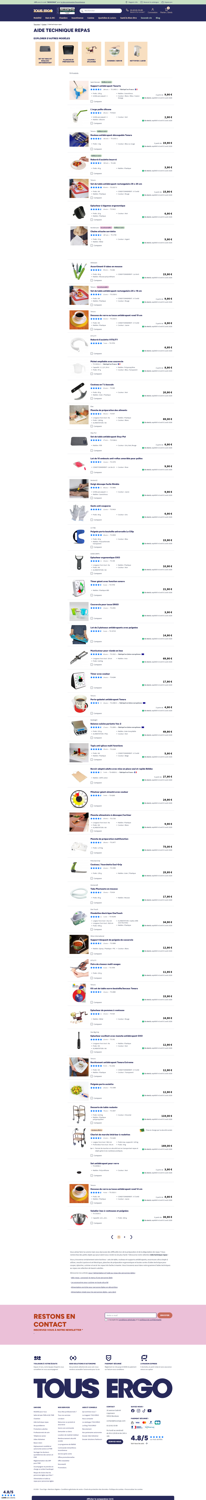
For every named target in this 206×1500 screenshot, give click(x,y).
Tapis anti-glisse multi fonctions (106, 745)
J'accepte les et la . (135, 1319)
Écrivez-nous (115, 1442)
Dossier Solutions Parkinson (92, 1439)
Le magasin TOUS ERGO (90, 1415)
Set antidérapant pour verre (104, 1163)
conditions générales (127, 1319)
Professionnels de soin (42, 1432)
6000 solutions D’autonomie (82, 1364)
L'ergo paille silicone (100, 109)
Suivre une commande (66, 1428)
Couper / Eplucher (91, 61)
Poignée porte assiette (101, 1084)
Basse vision (38, 1443)
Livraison (61, 1419)
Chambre (37, 1419)
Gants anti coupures (100, 506)
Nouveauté (62, 1464)
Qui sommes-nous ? (89, 1412)
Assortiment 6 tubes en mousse (106, 266)
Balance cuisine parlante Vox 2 (105, 723)
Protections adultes (41, 1429)
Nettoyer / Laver (138, 61)
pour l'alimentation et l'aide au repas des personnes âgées (111, 1273)
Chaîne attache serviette (103, 231)
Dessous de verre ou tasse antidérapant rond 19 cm (116, 315)
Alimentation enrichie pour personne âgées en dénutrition (94, 1287)
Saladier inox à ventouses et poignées (109, 1211)
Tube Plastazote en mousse (104, 889)
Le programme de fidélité (67, 1444)
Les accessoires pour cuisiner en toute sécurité (89, 1282)
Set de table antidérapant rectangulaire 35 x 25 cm (116, 184)
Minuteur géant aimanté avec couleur (109, 792)
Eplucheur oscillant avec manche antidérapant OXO (116, 1036)
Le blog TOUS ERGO (89, 1425)
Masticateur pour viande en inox (106, 650)
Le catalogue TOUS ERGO (91, 1422)
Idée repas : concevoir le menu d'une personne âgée (92, 1277)
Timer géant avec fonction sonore (107, 581)
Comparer (98, 101)
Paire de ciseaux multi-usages (105, 964)
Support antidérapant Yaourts (105, 86)
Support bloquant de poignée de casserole (111, 940)
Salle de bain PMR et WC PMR (44, 1415)
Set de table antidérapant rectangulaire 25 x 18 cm (116, 291)
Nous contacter (87, 1419)
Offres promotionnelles (66, 1457)
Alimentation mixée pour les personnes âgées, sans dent (93, 1292)
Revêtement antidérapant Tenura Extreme (111, 1062)
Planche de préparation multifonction (109, 839)
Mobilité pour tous (40, 1412)
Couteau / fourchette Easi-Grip (106, 864)
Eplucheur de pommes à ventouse (107, 1010)
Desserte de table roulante (103, 1107)
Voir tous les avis (137, 1443)
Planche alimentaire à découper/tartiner (110, 815)
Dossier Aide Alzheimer (90, 1436)
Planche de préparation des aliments (108, 410)
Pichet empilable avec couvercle (106, 361)
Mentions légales (54, 1489)
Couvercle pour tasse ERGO (104, 604)
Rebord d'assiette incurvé (103, 159)
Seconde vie (146, 17)
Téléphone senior (40, 1436)
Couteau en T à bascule (102, 384)
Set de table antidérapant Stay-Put (108, 436)
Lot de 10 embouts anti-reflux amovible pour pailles (116, 458)
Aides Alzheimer (39, 1439)
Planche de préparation (68, 61)
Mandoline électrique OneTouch (106, 913)
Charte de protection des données (96, 1489)
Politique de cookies (116, 1489)
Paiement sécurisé (113, 1364)
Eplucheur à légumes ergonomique (107, 205)
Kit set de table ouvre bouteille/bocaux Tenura (114, 988)
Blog (158, 17)
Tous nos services (64, 1415)
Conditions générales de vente (72, 1489)
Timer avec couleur (100, 674)
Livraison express (148, 1364)
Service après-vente (65, 1454)
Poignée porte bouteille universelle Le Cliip (112, 531)
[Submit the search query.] (82, 11)
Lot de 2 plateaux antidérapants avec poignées (114, 627)
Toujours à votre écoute (45, 1364)
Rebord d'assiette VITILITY (104, 339)
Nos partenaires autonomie (92, 1432)
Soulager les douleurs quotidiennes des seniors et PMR (43, 1454)
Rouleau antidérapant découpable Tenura (111, 135)
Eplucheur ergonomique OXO (105, 557)
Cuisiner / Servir (114, 61)
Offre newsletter (63, 1461)
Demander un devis (65, 1431)
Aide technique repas (41, 1422)
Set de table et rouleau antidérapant (45, 61)
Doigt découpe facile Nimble (104, 484)
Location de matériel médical (68, 1435)
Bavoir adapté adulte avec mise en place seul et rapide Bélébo (121, 769)
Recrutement (87, 1429)
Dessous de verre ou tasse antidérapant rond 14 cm (116, 1189)
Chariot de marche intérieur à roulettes (110, 1134)
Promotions (62, 1468)
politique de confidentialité (150, 1319)
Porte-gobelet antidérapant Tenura (108, 699)
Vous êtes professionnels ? (67, 1412)
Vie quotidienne (39, 1425)
